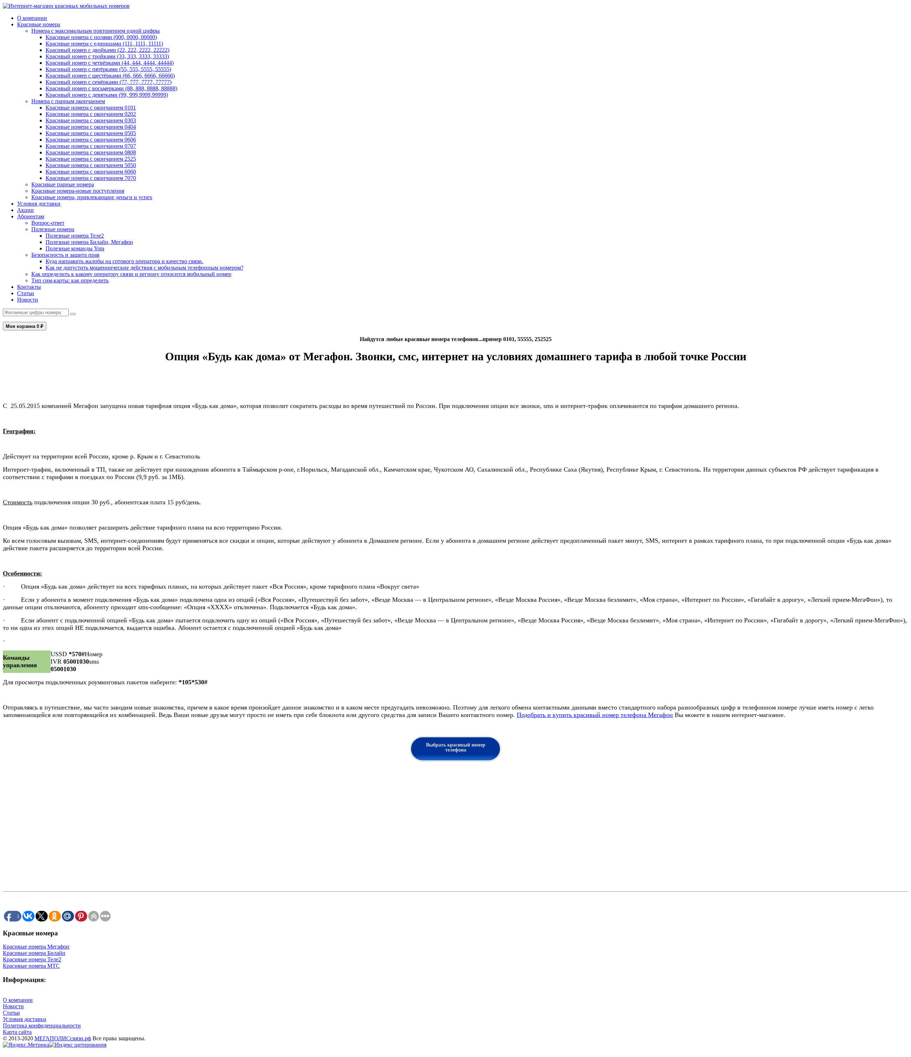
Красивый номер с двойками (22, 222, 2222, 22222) (107, 50)
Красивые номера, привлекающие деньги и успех (91, 197)
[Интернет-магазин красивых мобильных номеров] (66, 6)
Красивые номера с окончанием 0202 (91, 114)
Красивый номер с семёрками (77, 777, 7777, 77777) (109, 82)
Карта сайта (17, 1032)
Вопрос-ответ (47, 223)
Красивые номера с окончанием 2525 (91, 159)
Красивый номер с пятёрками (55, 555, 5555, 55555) (108, 69)
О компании (32, 18)
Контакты (29, 287)
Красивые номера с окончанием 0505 (91, 133)
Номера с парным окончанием (68, 101)
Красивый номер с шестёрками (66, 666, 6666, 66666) (110, 76)
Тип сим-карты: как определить (70, 280)
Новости (27, 300)
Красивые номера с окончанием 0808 (91, 152)
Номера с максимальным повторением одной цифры (95, 31)
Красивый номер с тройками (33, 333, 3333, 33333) (107, 56)
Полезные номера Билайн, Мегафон (89, 242)
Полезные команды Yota (75, 248)
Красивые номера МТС (31, 966)
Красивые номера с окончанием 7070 (91, 178)
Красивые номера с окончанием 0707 (91, 146)
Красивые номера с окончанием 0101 (91, 108)
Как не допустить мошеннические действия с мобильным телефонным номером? (144, 268)
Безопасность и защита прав (65, 255)
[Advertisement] (216, 829)
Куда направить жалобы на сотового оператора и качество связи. (124, 261)
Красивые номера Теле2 (32, 959)
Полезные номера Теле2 (75, 236)
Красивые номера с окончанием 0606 (91, 140)
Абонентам (30, 216)
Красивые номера (38, 24)
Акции (25, 210)
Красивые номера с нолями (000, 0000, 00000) (101, 37)
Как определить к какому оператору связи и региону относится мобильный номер (131, 274)
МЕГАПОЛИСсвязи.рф (63, 1038)
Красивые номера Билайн (34, 953)
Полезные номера (52, 229)
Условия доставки (38, 204)
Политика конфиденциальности (42, 1026)
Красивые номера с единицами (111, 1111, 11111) (104, 44)
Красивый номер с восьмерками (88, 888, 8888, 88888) (111, 88)
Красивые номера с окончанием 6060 (91, 172)
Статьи (25, 293)
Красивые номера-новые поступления (77, 191)
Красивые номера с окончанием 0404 (91, 127)
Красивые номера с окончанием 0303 (91, 120)
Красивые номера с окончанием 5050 (91, 165)
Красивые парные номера (62, 184)
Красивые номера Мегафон (36, 947)
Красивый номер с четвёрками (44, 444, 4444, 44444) (110, 63)
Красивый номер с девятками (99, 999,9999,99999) (107, 95)
